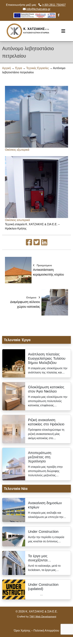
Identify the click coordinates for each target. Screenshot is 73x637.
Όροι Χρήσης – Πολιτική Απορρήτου (36, 630)
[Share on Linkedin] (44, 243)
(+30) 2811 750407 (54, 4)
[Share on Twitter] (36, 243)
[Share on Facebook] (29, 243)
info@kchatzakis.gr (38, 9)
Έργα (18, 68)
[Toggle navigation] (63, 31)
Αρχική (6, 68)
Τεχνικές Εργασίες (37, 68)
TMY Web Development (42, 616)
